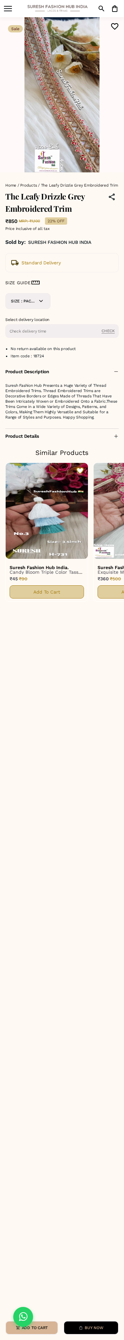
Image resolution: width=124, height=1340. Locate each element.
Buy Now (94, 1327)
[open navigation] (8, 8)
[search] (101, 9)
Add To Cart (46, 592)
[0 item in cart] (115, 9)
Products (28, 185)
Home (10, 185)
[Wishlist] (114, 26)
